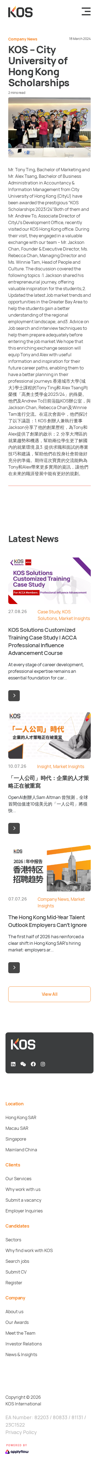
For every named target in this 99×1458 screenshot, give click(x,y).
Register (14, 1283)
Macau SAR (17, 1128)
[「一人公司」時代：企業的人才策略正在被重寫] (14, 828)
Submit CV (16, 1272)
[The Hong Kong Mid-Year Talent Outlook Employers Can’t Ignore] (14, 967)
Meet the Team (20, 1333)
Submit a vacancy (23, 1200)
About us (14, 1312)
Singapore (16, 1139)
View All (49, 994)
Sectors (13, 1240)
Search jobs (17, 1261)
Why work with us (23, 1189)
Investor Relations (24, 1344)
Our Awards (17, 1322)
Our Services (18, 1179)
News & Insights (21, 1354)
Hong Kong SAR (21, 1117)
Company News (22, 39)
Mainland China (21, 1150)
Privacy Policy (21, 1432)
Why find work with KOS (29, 1250)
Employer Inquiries (24, 1211)
